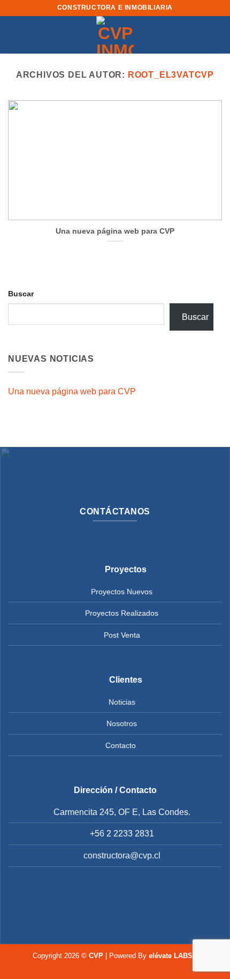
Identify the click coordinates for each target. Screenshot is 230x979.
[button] (14, 34)
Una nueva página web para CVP (115, 231)
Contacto (120, 745)
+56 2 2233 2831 (122, 833)
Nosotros (121, 723)
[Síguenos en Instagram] (114, 902)
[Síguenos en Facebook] (98, 902)
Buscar (21, 293)
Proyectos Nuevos (121, 591)
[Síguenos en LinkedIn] (131, 902)
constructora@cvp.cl (121, 855)
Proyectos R (105, 613)
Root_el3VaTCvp (171, 74)
